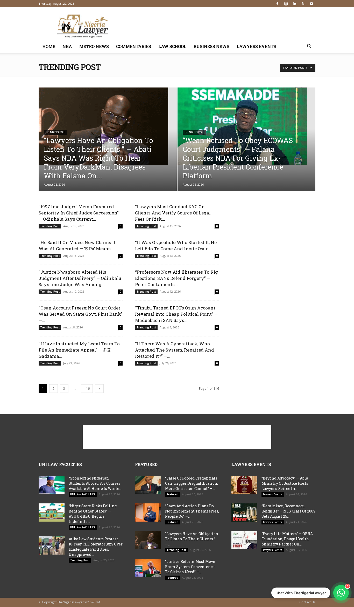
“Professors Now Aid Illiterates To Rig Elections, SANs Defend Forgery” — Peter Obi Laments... (176, 278)
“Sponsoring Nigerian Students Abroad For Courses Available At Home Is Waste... (95, 483)
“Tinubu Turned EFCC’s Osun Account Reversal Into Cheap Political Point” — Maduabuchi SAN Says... (176, 314)
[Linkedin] (294, 3)
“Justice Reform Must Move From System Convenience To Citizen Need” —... (190, 566)
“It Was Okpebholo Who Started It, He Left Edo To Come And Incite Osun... (176, 245)
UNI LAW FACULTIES (82, 494)
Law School (172, 46)
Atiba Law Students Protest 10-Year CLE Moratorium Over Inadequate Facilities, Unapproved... (96, 546)
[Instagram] (286, 3)
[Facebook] (277, 3)
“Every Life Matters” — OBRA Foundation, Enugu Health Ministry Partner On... (287, 539)
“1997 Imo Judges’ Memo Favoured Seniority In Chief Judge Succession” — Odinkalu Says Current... (79, 213)
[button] (309, 46)
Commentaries (133, 46)
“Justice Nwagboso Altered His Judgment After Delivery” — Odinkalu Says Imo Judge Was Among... (80, 278)
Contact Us (307, 602)
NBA (67, 46)
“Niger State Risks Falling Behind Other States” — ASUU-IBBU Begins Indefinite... (93, 513)
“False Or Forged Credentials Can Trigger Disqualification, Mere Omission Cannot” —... (191, 483)
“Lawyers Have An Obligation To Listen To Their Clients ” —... (191, 539)
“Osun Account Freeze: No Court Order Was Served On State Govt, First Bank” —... (81, 314)
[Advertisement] (221, 26)
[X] (303, 3)
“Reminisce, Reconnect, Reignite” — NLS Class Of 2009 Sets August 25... (288, 511)
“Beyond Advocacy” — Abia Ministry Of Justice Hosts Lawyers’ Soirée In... (284, 483)
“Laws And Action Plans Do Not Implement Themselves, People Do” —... (192, 511)
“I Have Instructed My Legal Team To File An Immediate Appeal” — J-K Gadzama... (79, 350)
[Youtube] (311, 3)
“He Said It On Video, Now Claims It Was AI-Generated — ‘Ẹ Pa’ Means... (77, 245)
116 (87, 388)
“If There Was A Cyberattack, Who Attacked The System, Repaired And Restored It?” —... (174, 350)
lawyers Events (256, 46)
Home (48, 46)
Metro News (94, 46)
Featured (172, 494)
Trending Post (56, 132)
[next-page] (99, 388)
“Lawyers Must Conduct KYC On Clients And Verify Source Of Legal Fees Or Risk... (173, 213)
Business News (211, 46)
